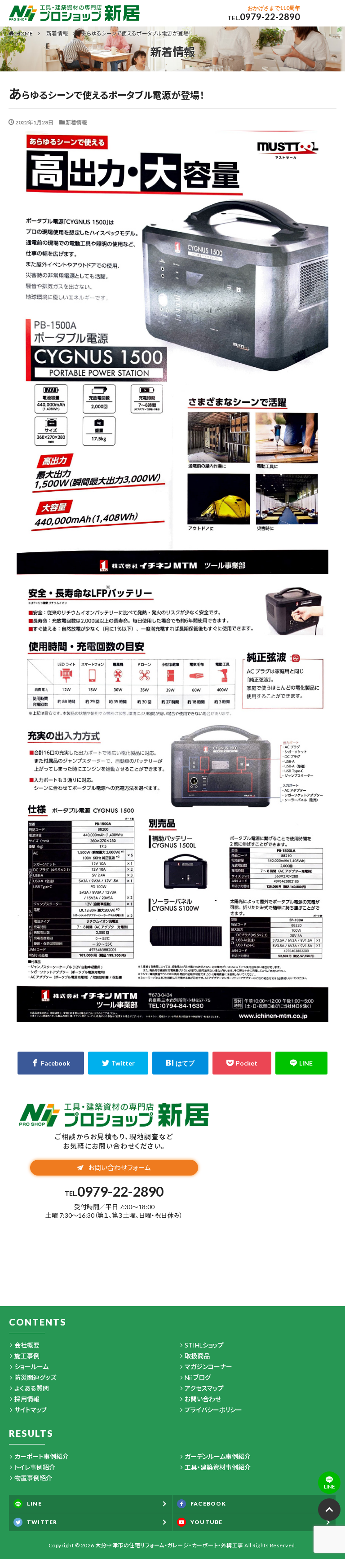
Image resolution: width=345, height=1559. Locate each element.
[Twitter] (118, 1063)
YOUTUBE (206, 1522)
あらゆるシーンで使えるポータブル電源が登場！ (136, 33)
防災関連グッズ (35, 1377)
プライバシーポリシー (213, 1410)
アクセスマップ (204, 1388)
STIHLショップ (204, 1345)
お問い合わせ (203, 1399)
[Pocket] (242, 1063)
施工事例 (27, 1356)
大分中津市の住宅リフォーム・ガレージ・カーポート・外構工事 (169, 1545)
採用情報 (27, 1399)
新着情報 (57, 33)
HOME (24, 33)
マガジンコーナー (208, 1366)
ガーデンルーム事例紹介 (218, 1456)
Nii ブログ (198, 1377)
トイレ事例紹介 (34, 1467)
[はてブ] (180, 1063)
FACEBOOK (208, 1503)
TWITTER (42, 1522)
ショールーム (31, 1366)
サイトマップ (30, 1410)
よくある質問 (31, 1388)
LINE (34, 1503)
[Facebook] (51, 1063)
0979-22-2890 (270, 16)
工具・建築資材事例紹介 (218, 1467)
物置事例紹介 (33, 1478)
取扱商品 (197, 1356)
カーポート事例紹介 (41, 1456)
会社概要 (27, 1345)
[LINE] (301, 1063)
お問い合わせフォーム (119, 1167)
